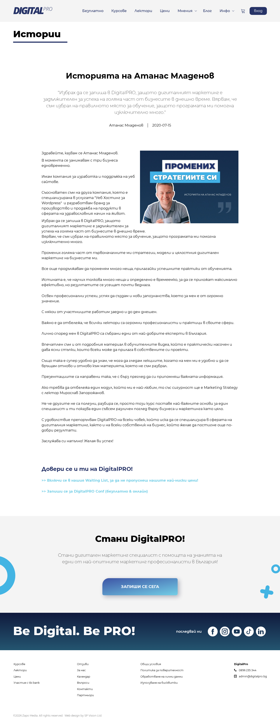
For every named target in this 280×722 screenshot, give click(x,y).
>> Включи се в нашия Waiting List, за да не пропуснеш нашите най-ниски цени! (120, 480)
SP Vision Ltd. (93, 715)
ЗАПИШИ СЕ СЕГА (140, 586)
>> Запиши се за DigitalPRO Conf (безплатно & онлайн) (95, 491)
